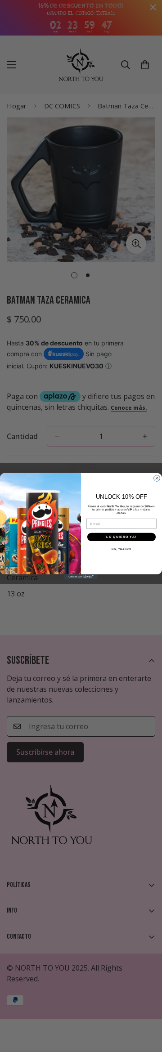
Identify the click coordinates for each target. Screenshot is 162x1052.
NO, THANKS (121, 549)
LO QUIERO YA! (121, 536)
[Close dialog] (157, 478)
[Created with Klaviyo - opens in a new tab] (81, 576)
